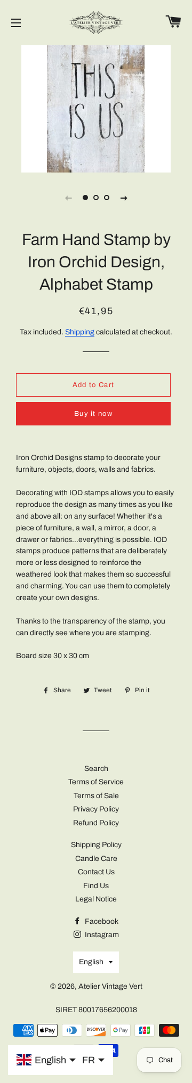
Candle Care (96, 859)
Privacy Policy (96, 809)
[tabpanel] (96, 108)
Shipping (79, 332)
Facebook (100, 921)
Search (96, 769)
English (91, 962)
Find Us (96, 886)
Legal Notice (96, 899)
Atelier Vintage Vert (110, 986)
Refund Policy (96, 823)
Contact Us (96, 872)
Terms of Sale (96, 796)
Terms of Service (96, 782)
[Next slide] (123, 197)
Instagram (101, 935)
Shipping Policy (96, 845)
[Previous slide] (68, 197)
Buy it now (93, 413)
